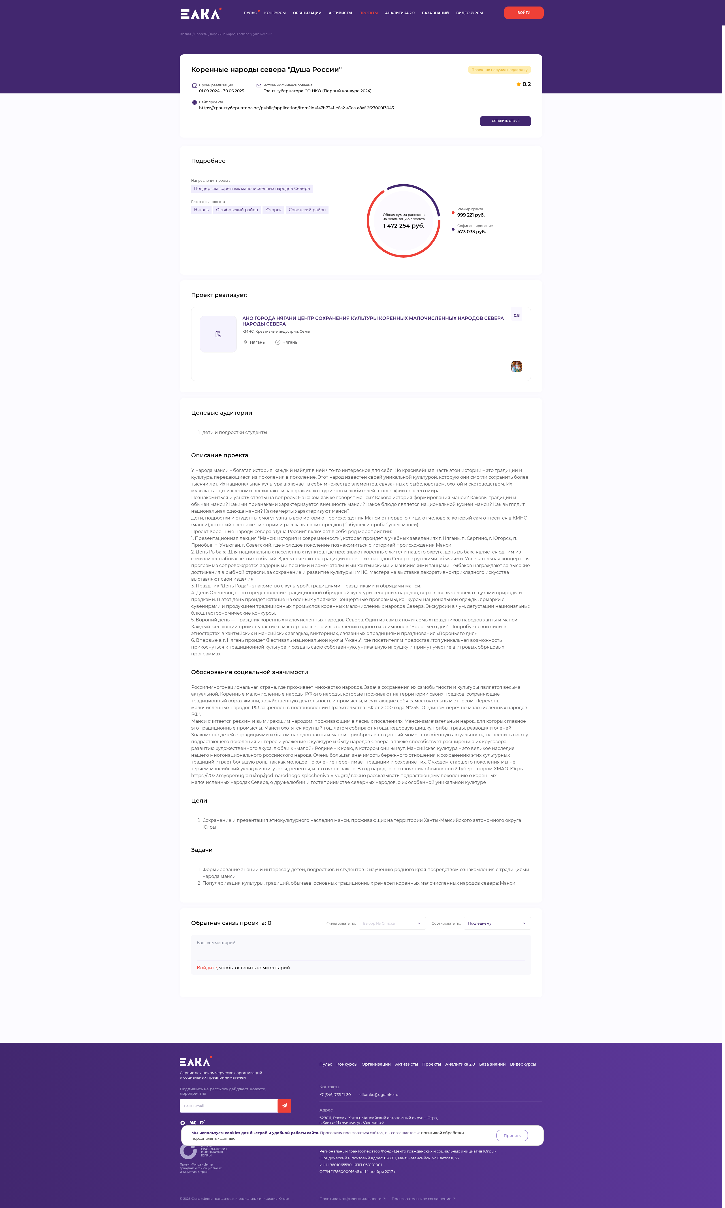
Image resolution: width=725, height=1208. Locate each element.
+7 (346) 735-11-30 (335, 1094)
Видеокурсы (469, 13)
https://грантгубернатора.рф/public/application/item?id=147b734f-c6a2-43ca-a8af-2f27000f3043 (296, 108)
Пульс (250, 13)
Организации (307, 13)
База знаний (435, 13)
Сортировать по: (446, 923)
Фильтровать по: (341, 923)
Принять (512, 1135)
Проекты (368, 13)
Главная (185, 34)
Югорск (273, 209)
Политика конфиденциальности (350, 1198)
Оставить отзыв (505, 121)
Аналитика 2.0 (400, 13)
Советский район (307, 209)
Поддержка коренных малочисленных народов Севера (252, 188)
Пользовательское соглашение (421, 1198)
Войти (523, 12)
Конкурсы (275, 13)
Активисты (340, 13)
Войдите (207, 967)
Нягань (201, 209)
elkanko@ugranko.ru (378, 1094)
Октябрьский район (237, 209)
